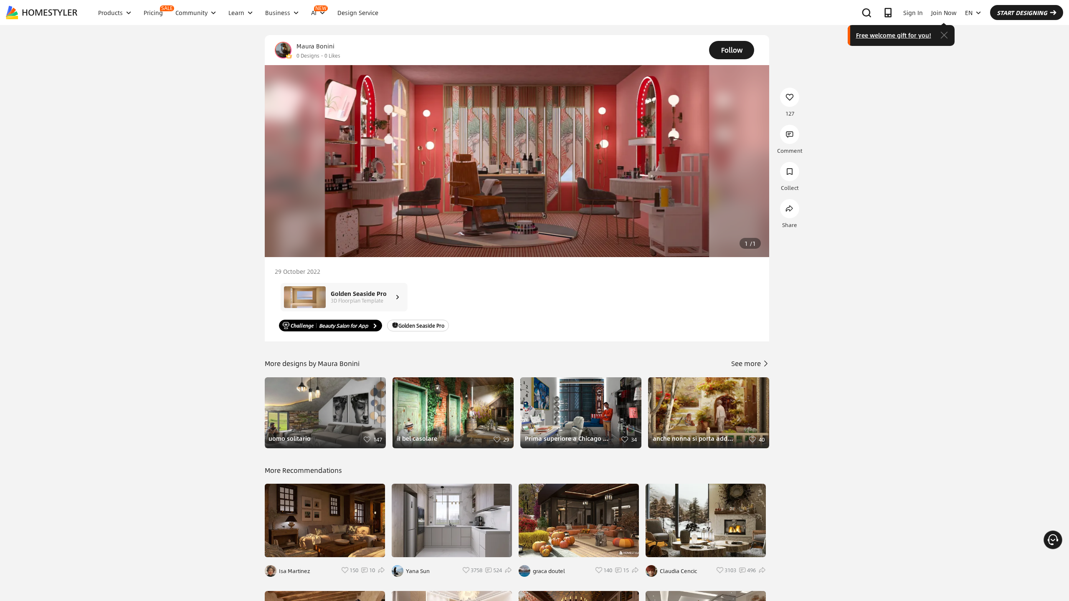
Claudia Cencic (678, 571)
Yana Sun (418, 571)
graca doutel (549, 571)
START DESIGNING (1022, 12)
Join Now (944, 12)
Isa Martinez (294, 571)
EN (969, 12)
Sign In (913, 12)
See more (746, 363)
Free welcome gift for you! (893, 35)
